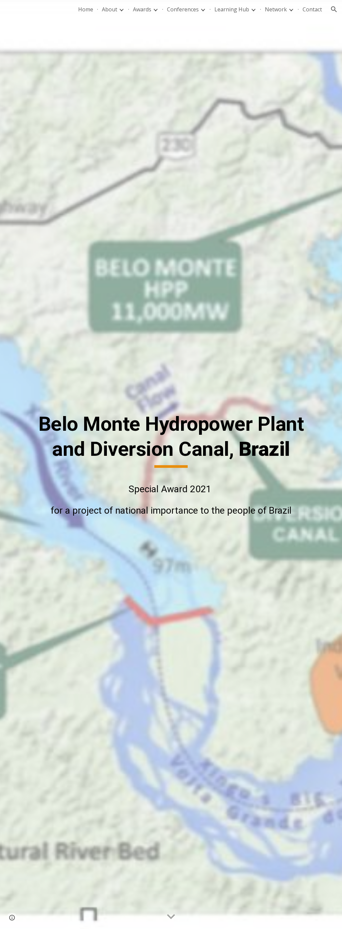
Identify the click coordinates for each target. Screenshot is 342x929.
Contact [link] (312, 9)
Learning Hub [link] (231, 9)
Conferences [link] (183, 9)
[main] (171, 465)
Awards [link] (142, 9)
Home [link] (85, 9)
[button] (334, 9)
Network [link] (276, 9)
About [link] (109, 9)
